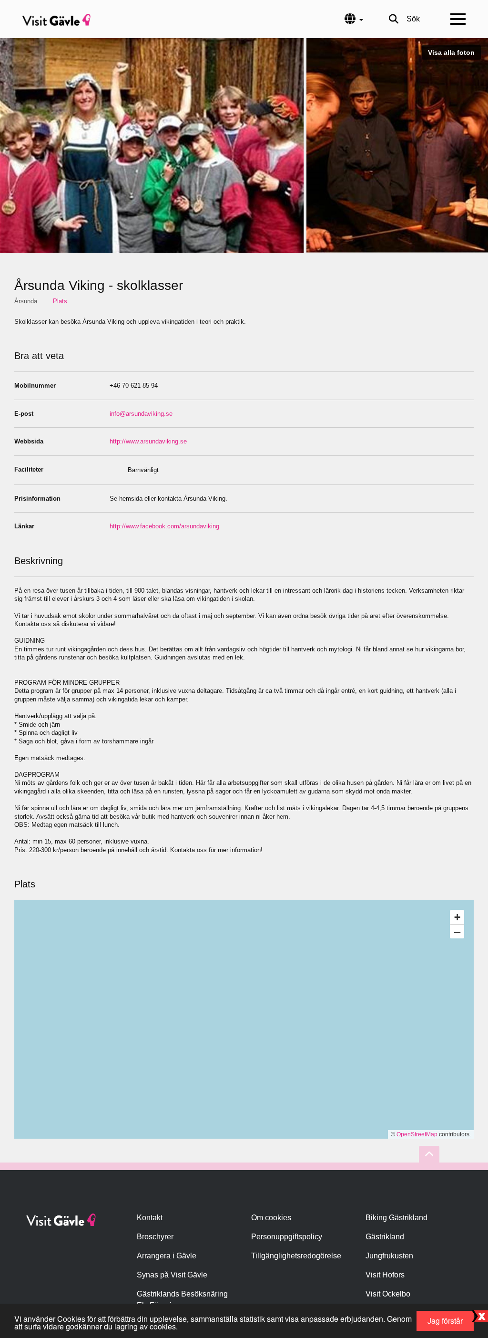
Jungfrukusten (389, 1256)
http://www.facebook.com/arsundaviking (164, 526)
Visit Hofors (385, 1275)
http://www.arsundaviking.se (148, 441)
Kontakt (150, 1218)
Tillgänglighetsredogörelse (296, 1256)
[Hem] (56, 19)
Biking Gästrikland (396, 1218)
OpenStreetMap (416, 1134)
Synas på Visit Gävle (172, 1275)
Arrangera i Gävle (166, 1256)
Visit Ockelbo (388, 1294)
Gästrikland (385, 1237)
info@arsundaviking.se (141, 413)
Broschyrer (155, 1237)
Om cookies (271, 1218)
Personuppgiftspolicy (286, 1237)
